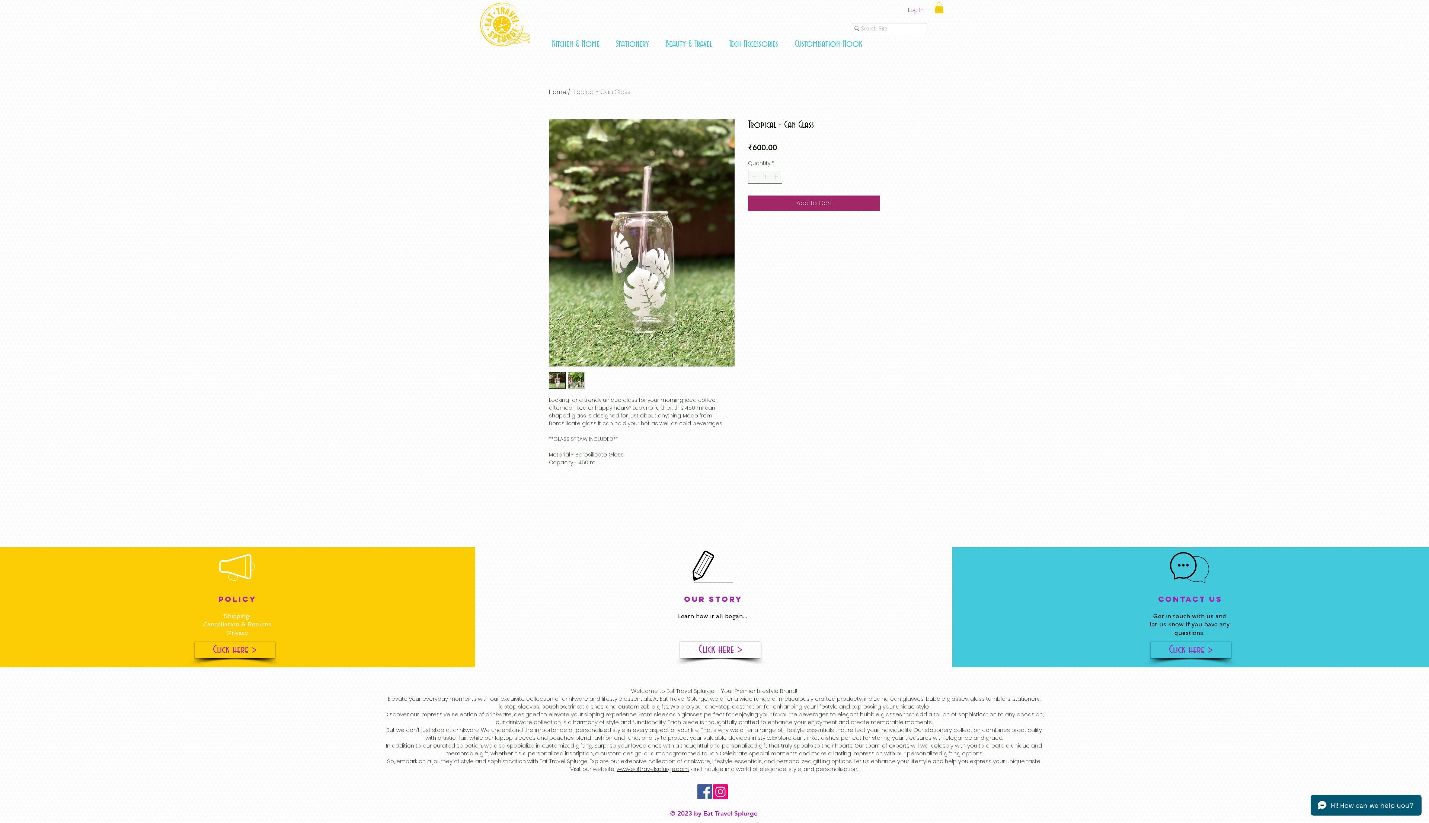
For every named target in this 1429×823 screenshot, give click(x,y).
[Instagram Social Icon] (720, 791)
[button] (576, 44)
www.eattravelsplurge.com (653, 769)
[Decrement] (753, 176)
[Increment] (776, 176)
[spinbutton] (765, 176)
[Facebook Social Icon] (704, 791)
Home (557, 92)
